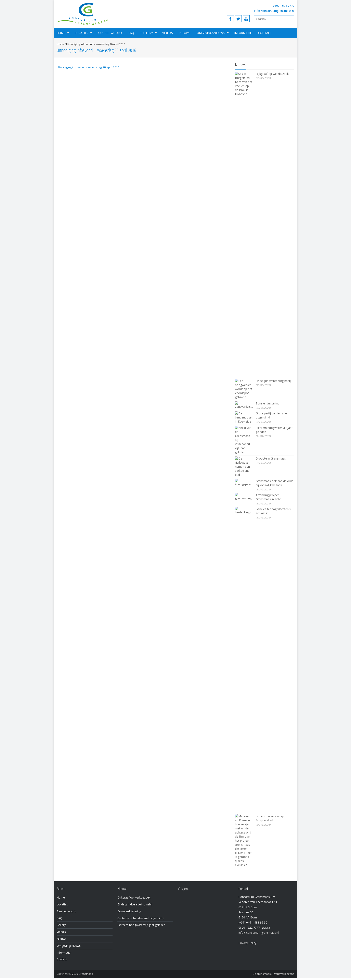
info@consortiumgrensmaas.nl (274, 11)
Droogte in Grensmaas (271, 458)
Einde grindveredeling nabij (273, 381)
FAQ (131, 33)
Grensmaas (85, 974)
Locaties (81, 33)
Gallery (147, 33)
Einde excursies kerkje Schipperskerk (270, 818)
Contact (265, 33)
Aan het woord (110, 33)
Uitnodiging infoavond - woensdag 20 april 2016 (88, 67)
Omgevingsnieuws (211, 33)
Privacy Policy (247, 943)
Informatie (243, 33)
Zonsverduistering (267, 403)
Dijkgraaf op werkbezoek (272, 74)
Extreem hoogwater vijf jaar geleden (141, 925)
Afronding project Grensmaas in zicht (268, 497)
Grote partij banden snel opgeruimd (140, 918)
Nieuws (184, 33)
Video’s (167, 33)
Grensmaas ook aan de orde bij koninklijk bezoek (274, 483)
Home (61, 33)
